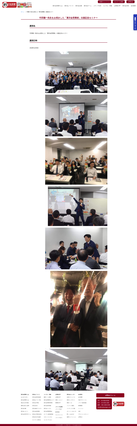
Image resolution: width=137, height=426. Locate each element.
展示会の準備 (35, 402)
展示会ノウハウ (69, 5)
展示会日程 (125, 5)
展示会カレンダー (71, 394)
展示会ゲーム (87, 5)
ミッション (80, 408)
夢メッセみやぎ (70, 414)
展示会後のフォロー (37, 408)
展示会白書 (78, 5)
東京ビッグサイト (71, 400)
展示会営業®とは (57, 5)
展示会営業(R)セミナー (48, 400)
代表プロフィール (82, 400)
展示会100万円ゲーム (25, 414)
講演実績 (57, 412)
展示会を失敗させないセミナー (135, 22)
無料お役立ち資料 (25, 405)
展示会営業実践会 (48, 411)
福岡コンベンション (71, 417)
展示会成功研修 (47, 405)
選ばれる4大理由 (25, 402)
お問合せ (130, 1)
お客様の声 (117, 5)
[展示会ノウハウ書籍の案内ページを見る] (24, 3)
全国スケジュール (71, 397)
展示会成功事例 (36, 411)
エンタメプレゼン (48, 419)
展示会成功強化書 (36, 397)
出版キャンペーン (104, 1)
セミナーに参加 (118, 1)
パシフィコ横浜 (70, 405)
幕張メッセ (69, 402)
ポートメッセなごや (71, 411)
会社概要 (80, 397)
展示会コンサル (47, 408)
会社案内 (133, 5)
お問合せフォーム (110, 395)
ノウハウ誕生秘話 (82, 402)
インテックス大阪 (71, 408)
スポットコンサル (48, 417)
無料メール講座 (47, 397)
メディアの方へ (59, 417)
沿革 (79, 411)
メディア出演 (97, 5)
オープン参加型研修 (48, 414)
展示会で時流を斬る (37, 414)
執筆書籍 (80, 405)
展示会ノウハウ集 (36, 400)
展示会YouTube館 (36, 417)
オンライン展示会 (36, 419)
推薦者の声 (57, 402)
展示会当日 (35, 405)
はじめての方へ (24, 397)
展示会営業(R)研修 (48, 402)
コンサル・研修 (107, 5)
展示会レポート (24, 411)
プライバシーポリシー (83, 414)
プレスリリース (59, 414)
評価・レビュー (59, 400)
